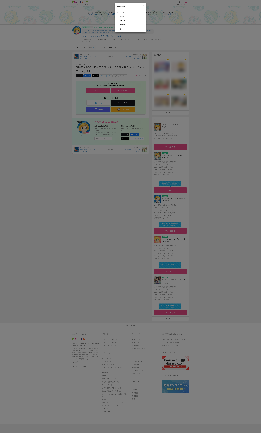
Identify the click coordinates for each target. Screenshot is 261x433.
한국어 (122, 29)
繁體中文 (123, 25)
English (122, 16)
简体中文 (123, 20)
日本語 (122, 12)
